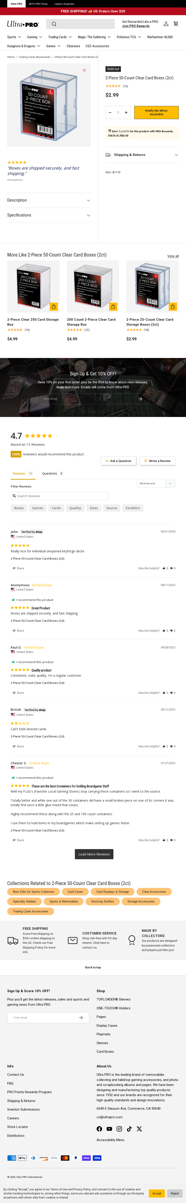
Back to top (93, 967)
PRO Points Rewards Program (29, 1092)
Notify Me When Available (156, 112)
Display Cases (107, 1026)
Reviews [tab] (19, 473)
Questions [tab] (49, 473)
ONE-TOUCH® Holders (113, 1008)
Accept (156, 1193)
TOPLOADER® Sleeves (113, 999)
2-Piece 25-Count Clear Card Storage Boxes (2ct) (149, 322)
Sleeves (102, 1043)
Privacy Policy (82, 1189)
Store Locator (17, 1127)
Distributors (15, 1136)
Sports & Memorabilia (63, 901)
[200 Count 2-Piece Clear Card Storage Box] (93, 286)
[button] (176, 24)
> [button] (94, 854)
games (37, 508)
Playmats (103, 1034)
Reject (175, 1193)
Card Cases (75, 891)
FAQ (10, 1083)
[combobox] (80, 24)
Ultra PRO (16, 3)
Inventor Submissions (23, 1109)
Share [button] (20, 568)
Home (10, 57)
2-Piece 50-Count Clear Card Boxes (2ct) (77, 57)
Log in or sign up (118, 135)
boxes (19, 508)
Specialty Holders (24, 901)
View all (173, 256)
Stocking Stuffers (102, 901)
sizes (94, 508)
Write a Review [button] (160, 461)
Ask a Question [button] (120, 461)
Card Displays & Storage (112, 891)
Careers (13, 1118)
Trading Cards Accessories (34, 57)
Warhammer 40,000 (160, 37)
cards (56, 508)
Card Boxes (105, 1052)
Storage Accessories (141, 901)
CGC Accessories (97, 46)
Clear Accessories (154, 891)
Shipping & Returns (21, 1101)
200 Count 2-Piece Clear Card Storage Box (91, 322)
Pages (101, 1017)
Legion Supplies (64, 3)
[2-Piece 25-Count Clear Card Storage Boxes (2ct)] (152, 286)
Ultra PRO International (29, 1177)
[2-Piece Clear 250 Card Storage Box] (33, 286)
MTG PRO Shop (38, 3)
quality (75, 508)
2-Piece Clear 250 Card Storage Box (33, 322)
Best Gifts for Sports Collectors (33, 891)
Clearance (73, 46)
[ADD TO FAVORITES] (84, 70)
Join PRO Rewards (136, 26)
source (111, 508)
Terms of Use (59, 1189)
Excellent (133, 508)
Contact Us (15, 1075)
